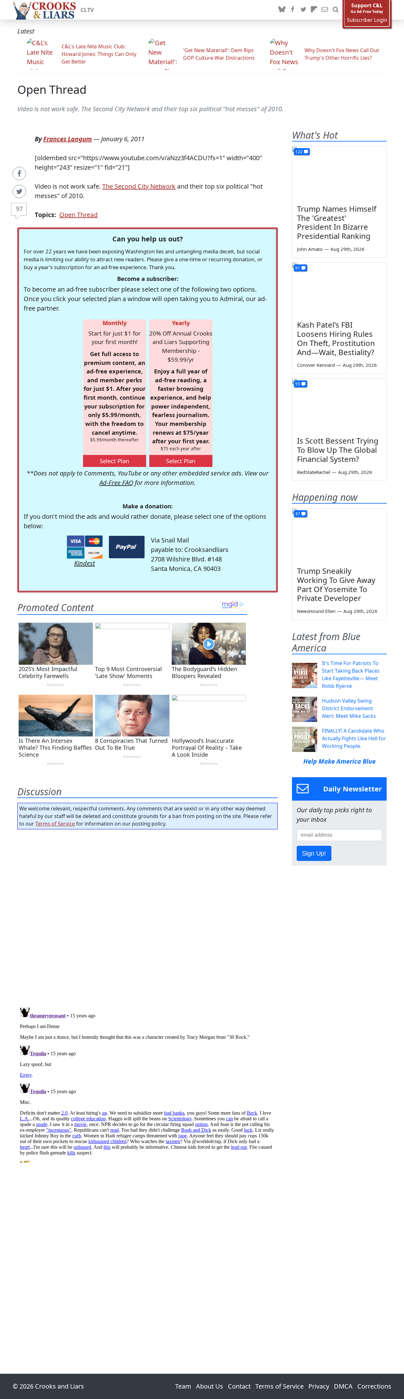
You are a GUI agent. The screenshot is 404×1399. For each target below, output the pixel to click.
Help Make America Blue (339, 761)
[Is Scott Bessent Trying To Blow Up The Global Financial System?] (339, 405)
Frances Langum (67, 139)
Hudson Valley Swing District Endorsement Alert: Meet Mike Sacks (349, 708)
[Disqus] (147, 1084)
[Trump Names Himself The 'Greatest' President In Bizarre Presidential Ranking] (339, 173)
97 (19, 208)
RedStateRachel (313, 472)
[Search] (335, 10)
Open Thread (51, 89)
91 (297, 268)
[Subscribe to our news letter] (325, 10)
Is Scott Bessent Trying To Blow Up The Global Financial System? (337, 449)
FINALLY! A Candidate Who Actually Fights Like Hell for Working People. (354, 738)
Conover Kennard (316, 365)
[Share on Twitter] (19, 191)
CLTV (87, 10)
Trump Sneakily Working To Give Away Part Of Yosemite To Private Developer (336, 584)
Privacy (318, 1386)
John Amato (310, 249)
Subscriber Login (367, 20)
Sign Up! (314, 853)
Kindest (84, 563)
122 (299, 151)
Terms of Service (55, 823)
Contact (239, 1386)
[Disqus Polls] (148, 916)
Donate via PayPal (127, 547)
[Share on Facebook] (19, 173)
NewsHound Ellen (316, 611)
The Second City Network (138, 186)
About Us (209, 1386)
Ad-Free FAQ (116, 482)
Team (183, 1386)
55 (297, 384)
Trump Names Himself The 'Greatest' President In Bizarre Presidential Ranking (336, 222)
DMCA (343, 1386)
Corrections (374, 1386)
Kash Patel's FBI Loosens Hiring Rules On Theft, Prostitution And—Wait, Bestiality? (336, 338)
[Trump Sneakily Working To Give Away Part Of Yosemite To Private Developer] (339, 535)
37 (297, 514)
